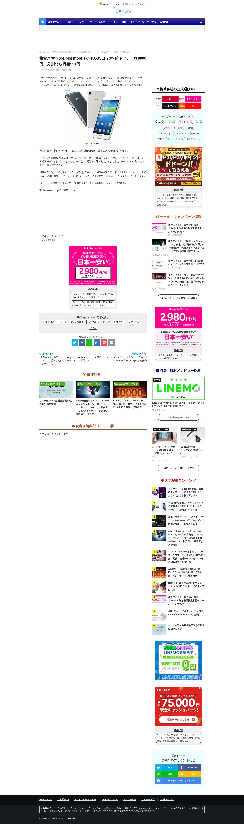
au (193, 106)
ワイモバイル (185, 122)
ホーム (42, 52)
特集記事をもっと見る (179, 417)
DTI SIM (195, 133)
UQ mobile (169, 128)
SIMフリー (119, 322)
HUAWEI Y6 (93, 322)
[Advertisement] (93, 41)
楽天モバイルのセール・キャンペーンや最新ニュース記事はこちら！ (177, 356)
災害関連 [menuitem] (164, 22)
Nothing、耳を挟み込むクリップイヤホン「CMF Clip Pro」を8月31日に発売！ (186, 586)
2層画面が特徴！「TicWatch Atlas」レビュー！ (191, 450)
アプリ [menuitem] (81, 22)
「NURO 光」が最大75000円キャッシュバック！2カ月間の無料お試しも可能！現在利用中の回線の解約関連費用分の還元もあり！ (178, 738)
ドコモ (169, 99)
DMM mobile (48, 239)
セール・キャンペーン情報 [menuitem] (143, 22)
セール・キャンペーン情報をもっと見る (179, 298)
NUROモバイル (165, 133)
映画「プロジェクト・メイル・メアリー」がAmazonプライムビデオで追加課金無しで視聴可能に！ (186, 520)
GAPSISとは (45, 799)
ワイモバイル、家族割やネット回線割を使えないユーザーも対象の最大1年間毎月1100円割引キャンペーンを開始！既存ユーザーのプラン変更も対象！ (178, 200)
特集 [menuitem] (124, 22)
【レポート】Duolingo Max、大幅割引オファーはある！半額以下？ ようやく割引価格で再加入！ (185, 492)
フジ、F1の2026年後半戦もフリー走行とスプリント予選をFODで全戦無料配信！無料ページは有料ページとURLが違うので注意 (186, 556)
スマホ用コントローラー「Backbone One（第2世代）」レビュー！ (163, 451)
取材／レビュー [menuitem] (97, 22)
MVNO (106, 322)
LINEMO (171, 122)
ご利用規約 (63, 799)
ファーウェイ (135, 322)
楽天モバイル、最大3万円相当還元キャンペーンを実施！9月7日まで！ (186, 262)
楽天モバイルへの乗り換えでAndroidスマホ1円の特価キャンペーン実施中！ (92, 295)
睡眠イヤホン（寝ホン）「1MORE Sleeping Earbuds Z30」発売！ (185, 613)
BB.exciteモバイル (175, 139)
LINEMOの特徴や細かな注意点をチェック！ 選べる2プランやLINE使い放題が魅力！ (178, 404)
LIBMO (159, 139)
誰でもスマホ (194, 139)
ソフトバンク (170, 106)
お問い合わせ (167, 799)
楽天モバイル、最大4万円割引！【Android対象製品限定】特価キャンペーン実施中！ (92, 303)
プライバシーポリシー (85, 799)
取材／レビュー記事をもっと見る (179, 468)
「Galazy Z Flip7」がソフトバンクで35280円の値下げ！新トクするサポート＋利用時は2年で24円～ (186, 506)
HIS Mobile (182, 133)
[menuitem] (42, 21)
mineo (190, 128)
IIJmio (180, 128)
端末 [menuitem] (69, 22)
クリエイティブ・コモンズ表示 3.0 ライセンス (171, 808)
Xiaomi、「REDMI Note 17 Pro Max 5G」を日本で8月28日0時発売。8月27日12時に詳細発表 (129, 404)
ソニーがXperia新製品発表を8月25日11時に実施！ (55, 402)
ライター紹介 (129, 799)
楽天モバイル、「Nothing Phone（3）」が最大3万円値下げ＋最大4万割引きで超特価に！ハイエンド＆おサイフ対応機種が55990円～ (186, 246)
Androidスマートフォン (56, 322)
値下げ (50, 52)
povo (198, 122)
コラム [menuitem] (114, 22)
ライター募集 (148, 799)
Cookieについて (110, 799)
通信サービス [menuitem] (54, 22)
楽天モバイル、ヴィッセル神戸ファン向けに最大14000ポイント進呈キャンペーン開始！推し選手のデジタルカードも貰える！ (186, 280)
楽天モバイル (193, 99)
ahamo (159, 122)
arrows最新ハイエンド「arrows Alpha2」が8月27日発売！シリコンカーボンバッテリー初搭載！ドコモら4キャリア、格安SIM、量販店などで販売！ (93, 407)
